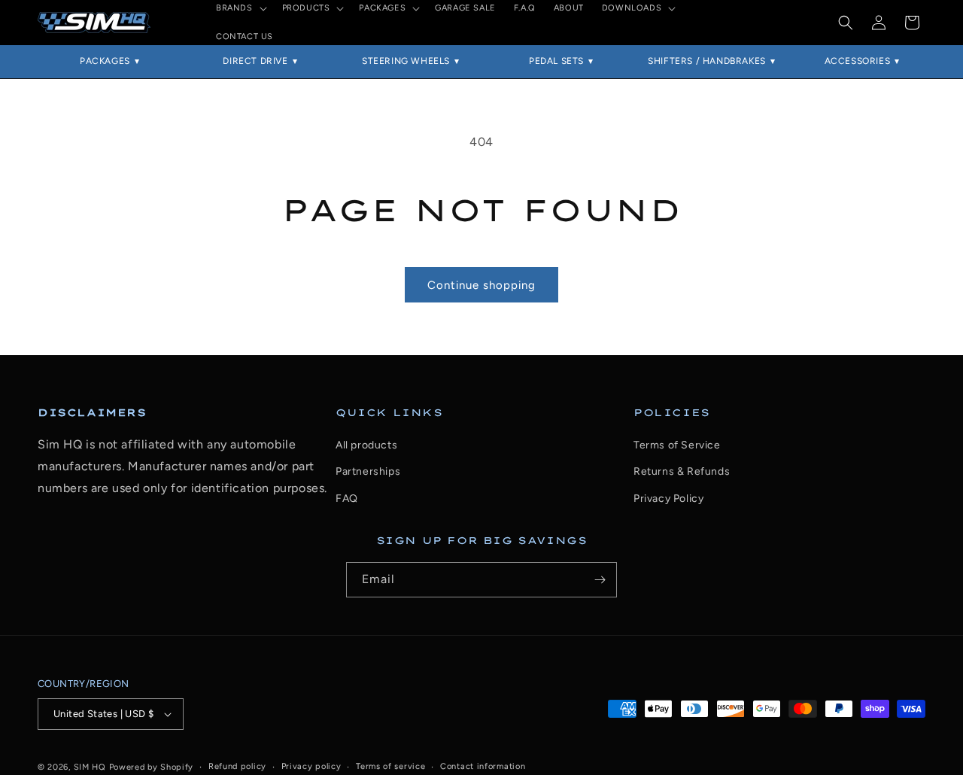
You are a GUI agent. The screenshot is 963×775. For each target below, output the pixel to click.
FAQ (347, 498)
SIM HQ (90, 767)
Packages (105, 61)
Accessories (858, 61)
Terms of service (390, 766)
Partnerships (368, 471)
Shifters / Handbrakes (707, 61)
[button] (845, 22)
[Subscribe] (599, 579)
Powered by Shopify (151, 767)
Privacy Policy (668, 498)
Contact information (482, 766)
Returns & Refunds (681, 471)
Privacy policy (311, 766)
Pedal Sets (556, 61)
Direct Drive (255, 61)
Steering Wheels (406, 61)
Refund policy (237, 766)
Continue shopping (481, 285)
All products (366, 445)
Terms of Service (677, 445)
